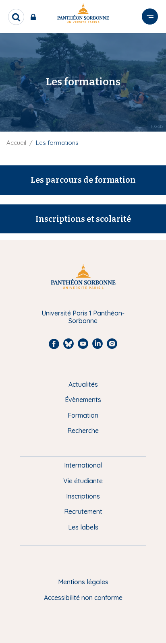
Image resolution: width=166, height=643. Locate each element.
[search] (16, 17)
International (83, 465)
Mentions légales (83, 581)
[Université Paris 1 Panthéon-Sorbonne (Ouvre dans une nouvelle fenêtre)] (83, 14)
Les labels (83, 527)
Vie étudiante (83, 480)
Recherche (83, 430)
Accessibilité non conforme (83, 597)
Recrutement (83, 511)
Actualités (83, 384)
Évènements (83, 399)
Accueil (16, 142)
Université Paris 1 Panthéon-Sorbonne (83, 316)
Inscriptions (83, 496)
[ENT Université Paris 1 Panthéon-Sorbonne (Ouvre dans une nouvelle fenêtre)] (35, 16)
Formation (83, 415)
